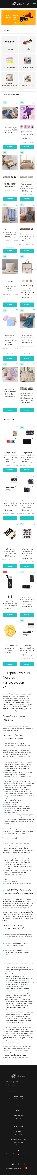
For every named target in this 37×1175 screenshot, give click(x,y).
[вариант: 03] (28, 128)
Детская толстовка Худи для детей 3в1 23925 (27, 134)
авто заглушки (9, 815)
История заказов (18, 1115)
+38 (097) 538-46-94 (10, 1085)
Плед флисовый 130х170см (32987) (10, 183)
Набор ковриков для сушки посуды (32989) (10, 129)
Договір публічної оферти (18, 1129)
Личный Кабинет (18, 1113)
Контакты (18, 1145)
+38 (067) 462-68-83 (10, 1091)
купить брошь (14, 777)
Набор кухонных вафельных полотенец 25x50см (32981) (10, 392)
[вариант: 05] (15, 178)
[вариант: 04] (32, 128)
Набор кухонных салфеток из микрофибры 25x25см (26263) (10, 339)
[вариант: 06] (29, 390)
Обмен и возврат (18, 1134)
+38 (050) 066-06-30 (11, 1090)
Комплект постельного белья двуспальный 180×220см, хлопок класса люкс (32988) (27, 185)
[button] (12, 22)
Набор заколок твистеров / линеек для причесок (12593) (10, 551)
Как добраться (18, 1142)
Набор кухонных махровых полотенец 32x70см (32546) (27, 338)
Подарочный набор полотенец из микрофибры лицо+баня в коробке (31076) (27, 290)
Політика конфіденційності (18, 1139)
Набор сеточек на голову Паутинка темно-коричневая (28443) (27, 552)
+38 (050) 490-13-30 (10, 1084)
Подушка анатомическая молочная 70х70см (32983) (10, 285)
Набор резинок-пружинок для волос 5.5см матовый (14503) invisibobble (27, 504)
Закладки (18, 1118)
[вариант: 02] (25, 128)
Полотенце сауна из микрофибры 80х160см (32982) (27, 236)
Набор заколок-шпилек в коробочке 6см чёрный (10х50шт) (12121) (27, 649)
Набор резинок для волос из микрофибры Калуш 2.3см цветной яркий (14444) (10, 456)
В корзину (10, 146)
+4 (34, 177)
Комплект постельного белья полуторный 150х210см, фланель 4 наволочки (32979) (27, 397)
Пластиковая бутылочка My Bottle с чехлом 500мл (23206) (10, 603)
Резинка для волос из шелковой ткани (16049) (10, 648)
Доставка (18, 1131)
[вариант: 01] (21, 128)
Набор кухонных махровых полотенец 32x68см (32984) (10, 232)
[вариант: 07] (31, 390)
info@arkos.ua (18, 1105)
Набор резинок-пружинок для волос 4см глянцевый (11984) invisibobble (27, 600)
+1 (17, 177)
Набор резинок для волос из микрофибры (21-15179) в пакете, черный (27, 456)
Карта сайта (18, 1121)
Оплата (18, 1137)
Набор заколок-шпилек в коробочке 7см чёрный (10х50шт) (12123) (10, 504)
